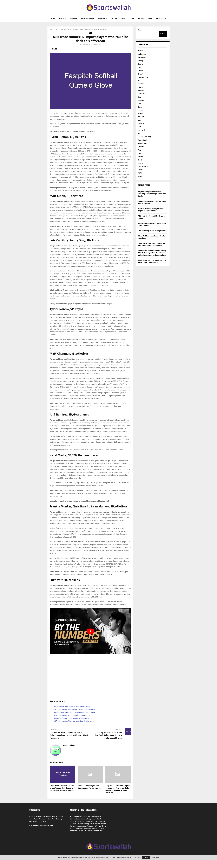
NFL (139, 133)
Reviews (73, 18)
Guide (140, 107)
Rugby (140, 150)
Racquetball (142, 140)
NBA (139, 127)
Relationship (142, 143)
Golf (139, 104)
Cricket (140, 74)
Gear (139, 97)
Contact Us (161, 18)
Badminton (142, 54)
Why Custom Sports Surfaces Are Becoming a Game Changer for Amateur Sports (152, 194)
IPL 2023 (141, 117)
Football (141, 90)
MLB (90, 32)
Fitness (140, 87)
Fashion (101, 18)
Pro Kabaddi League (145, 137)
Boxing (141, 18)
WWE (132, 18)
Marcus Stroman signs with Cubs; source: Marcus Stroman (89, 787)
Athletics (141, 51)
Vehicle (140, 170)
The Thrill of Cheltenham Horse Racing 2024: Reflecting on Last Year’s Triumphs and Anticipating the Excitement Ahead (152, 253)
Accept (146, 858)
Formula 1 (141, 94)
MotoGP (141, 123)
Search (140, 30)
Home (53, 18)
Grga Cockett (86, 45)
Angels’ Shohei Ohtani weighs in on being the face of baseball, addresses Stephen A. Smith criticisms (118, 789)
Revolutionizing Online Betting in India (152, 231)
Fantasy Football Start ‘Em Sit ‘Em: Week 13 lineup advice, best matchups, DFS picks (109, 735)
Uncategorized (143, 166)
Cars (150, 18)
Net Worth (141, 130)
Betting (140, 61)
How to (140, 113)
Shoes (140, 153)
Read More (155, 857)
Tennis (123, 18)
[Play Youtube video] (90, 631)
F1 (139, 80)
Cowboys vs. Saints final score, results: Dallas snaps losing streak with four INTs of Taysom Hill (69, 735)
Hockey (140, 110)
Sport (140, 160)
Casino (140, 71)
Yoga (140, 176)
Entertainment (87, 18)
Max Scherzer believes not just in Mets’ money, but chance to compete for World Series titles (62, 788)
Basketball (142, 57)
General (62, 18)
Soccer (114, 18)
